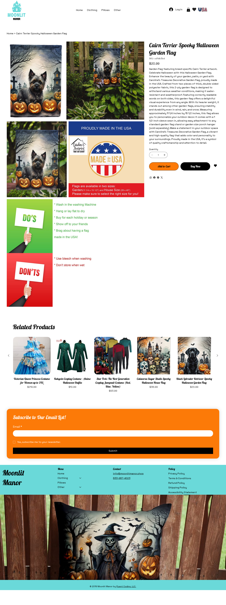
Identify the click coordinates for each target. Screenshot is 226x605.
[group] (113, 365)
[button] (117, 10)
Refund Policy (176, 483)
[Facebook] (154, 177)
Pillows (62, 482)
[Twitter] (161, 177)
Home (61, 473)
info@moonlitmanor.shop (128, 473)
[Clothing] (80, 478)
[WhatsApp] (150, 177)
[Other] (80, 487)
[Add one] (164, 155)
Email (17, 426)
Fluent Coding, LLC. (126, 586)
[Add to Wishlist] (215, 165)
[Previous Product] (8, 355)
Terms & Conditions (179, 478)
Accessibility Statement (182, 492)
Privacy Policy (176, 473)
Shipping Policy (177, 487)
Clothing (63, 478)
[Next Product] (217, 355)
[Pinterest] (158, 177)
